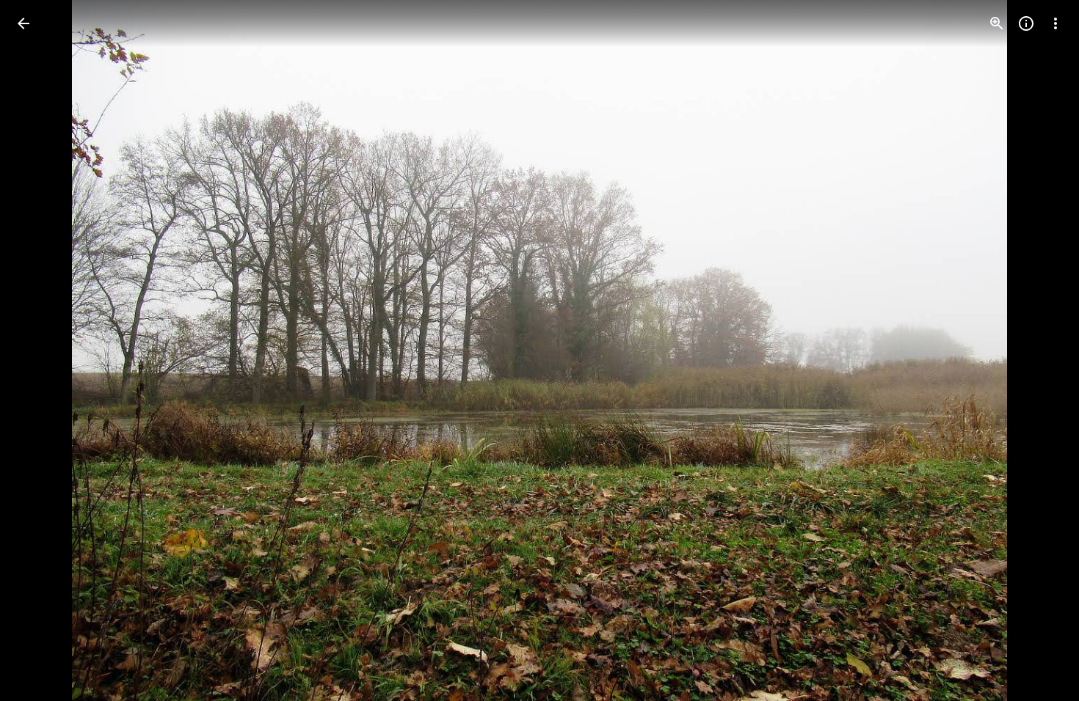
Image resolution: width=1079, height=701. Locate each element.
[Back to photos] (23, 23)
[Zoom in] (996, 23)
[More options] (1055, 23)
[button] (41, 350)
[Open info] (1026, 23)
